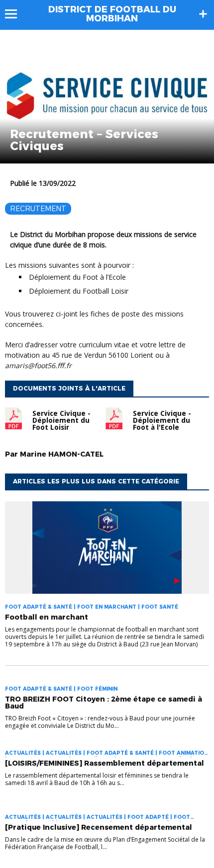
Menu (15, 14)
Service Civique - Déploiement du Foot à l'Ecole (162, 420)
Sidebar (203, 14)
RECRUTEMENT (38, 208)
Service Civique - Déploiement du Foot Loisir (61, 420)
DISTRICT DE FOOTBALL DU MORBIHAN (112, 14)
